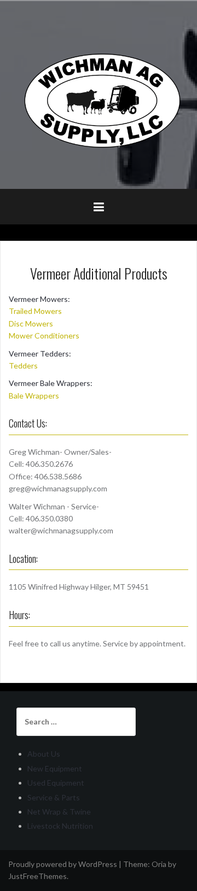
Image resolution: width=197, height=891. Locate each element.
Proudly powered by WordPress (62, 864)
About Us (43, 753)
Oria (159, 864)
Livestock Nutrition (60, 825)
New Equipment (54, 768)
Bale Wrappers (34, 395)
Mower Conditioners (44, 335)
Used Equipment (55, 782)
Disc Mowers (31, 323)
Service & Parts (53, 797)
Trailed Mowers (35, 311)
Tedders (23, 365)
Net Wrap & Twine (59, 811)
